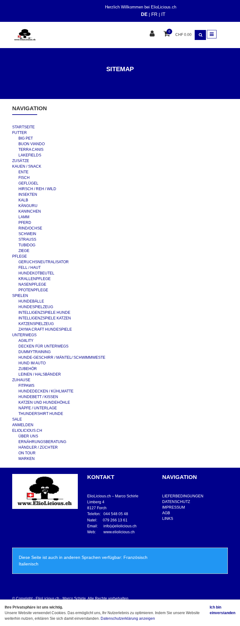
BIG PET (25, 138)
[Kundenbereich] (153, 34)
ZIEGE (23, 251)
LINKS (167, 518)
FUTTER (19, 133)
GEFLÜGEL (28, 183)
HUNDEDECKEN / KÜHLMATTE (45, 391)
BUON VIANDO (31, 144)
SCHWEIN (27, 234)
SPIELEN (20, 295)
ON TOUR (27, 453)
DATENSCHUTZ (176, 502)
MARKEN (26, 458)
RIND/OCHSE (30, 228)
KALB (23, 200)
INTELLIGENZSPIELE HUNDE (44, 312)
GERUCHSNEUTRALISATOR (43, 262)
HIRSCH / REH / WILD (37, 189)
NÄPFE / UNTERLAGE (37, 408)
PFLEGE (19, 256)
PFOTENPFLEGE (33, 290)
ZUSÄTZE (20, 161)
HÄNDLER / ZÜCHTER (38, 447)
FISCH (24, 177)
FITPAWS (26, 385)
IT (163, 14)
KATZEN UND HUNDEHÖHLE (44, 402)
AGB (166, 513)
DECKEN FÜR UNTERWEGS (43, 346)
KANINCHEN (29, 211)
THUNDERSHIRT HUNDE (40, 414)
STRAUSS (27, 239)
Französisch (135, 557)
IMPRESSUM (173, 507)
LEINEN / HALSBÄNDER (39, 374)
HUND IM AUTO (32, 363)
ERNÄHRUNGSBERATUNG (42, 442)
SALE (17, 419)
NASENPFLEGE (32, 284)
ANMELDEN (22, 425)
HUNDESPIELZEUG (35, 307)
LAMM (23, 217)
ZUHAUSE (21, 380)
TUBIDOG (26, 245)
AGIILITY (25, 340)
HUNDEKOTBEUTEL (36, 273)
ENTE (23, 172)
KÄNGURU (28, 206)
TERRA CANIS (30, 149)
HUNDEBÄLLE (31, 301)
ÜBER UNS (28, 436)
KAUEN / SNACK (26, 166)
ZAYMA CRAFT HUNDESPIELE (45, 329)
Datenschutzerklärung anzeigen (128, 618)
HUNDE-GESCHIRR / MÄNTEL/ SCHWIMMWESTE (61, 357)
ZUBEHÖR (27, 369)
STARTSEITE (23, 127)
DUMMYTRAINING (34, 352)
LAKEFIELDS (29, 155)
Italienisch (28, 563)
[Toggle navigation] (212, 34)
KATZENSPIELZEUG (36, 324)
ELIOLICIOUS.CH (27, 430)
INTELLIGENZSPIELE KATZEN (44, 318)
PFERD (24, 222)
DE (144, 14)
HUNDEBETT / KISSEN (38, 397)
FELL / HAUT (29, 267)
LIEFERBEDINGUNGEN (182, 496)
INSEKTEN (27, 194)
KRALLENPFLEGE (34, 279)
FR (154, 14)
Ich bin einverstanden (222, 610)
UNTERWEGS (24, 335)
